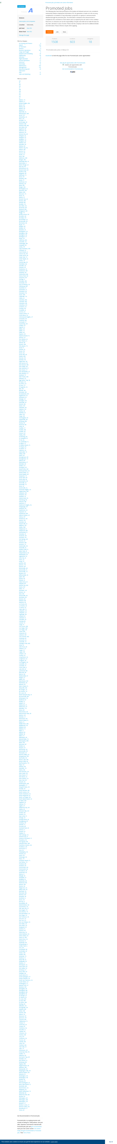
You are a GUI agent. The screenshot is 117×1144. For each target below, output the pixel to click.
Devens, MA (22, 344)
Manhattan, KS (23, 683)
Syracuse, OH (22, 1018)
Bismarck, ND (23, 190)
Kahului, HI (22, 580)
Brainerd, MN (22, 209)
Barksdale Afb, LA (24, 161)
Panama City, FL (23, 836)
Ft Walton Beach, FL (24, 445)
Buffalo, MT (22, 226)
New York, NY (23, 780)
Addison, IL (22, 101)
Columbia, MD (23, 300)
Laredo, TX (22, 623)
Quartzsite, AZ (23, 872)
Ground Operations (24, 60)
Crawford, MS (23, 320)
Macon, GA (22, 674)
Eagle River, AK (23, 361)
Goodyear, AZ (23, 467)
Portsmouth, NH (23, 867)
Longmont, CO (23, 659)
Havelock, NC (22, 508)
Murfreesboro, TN (24, 763)
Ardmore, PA (22, 132)
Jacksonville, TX (23, 571)
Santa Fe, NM (23, 937)
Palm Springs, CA (23, 835)
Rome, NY (22, 900)
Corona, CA (22, 312)
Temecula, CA (23, 1024)
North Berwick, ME (24, 790)
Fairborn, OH (22, 409)
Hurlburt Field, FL (23, 549)
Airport (21, 45)
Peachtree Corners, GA (25, 845)
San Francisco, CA (24, 917)
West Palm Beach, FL (25, 1084)
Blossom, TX (22, 194)
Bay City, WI (22, 166)
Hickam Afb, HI (23, 524)
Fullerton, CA (22, 450)
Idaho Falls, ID (23, 551)
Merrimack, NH (23, 718)
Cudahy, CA (22, 325)
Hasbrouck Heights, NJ (25, 505)
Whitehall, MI (22, 1093)
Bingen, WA (22, 187)
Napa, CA (21, 765)
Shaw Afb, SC (22, 959)
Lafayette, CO (23, 611)
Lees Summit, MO (24, 636)
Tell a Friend (26, 1132)
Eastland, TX (22, 375)
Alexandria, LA (23, 117)
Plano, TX (21, 859)
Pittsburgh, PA (23, 857)
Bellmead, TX (22, 175)
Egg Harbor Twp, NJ (24, 380)
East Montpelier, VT (24, 371)
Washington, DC (23, 1076)
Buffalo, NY (22, 228)
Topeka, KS (22, 1031)
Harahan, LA (22, 496)
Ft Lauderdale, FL (24, 442)
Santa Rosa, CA (23, 939)
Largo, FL (21, 624)
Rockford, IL (22, 898)
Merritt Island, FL (23, 720)
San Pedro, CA (23, 925)
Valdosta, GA (22, 1055)
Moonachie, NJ (23, 749)
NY (20, 93)
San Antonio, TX (23, 912)
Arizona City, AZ (23, 134)
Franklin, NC (22, 431)
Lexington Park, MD (24, 643)
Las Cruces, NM (23, 626)
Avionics (21, 48)
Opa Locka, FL (23, 816)
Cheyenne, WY (23, 277)
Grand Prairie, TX (23, 472)
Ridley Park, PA (23, 889)
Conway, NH (22, 308)
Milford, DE (22, 732)
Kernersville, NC (23, 595)
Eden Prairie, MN (23, 377)
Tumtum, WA (22, 1045)
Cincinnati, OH (23, 283)
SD (20, 96)
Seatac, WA (22, 953)
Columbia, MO (23, 301)
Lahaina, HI (22, 616)
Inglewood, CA (23, 556)
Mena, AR (21, 710)
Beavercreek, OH (23, 170)
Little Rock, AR (23, 647)
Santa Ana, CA (23, 932)
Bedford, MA (22, 171)
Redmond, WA (23, 883)
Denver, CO (22, 337)
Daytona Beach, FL (24, 336)
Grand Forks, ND (23, 469)
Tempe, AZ (22, 1026)
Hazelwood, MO (23, 513)
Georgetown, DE (23, 457)
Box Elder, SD (23, 206)
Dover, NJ (21, 353)
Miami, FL (21, 722)
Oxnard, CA (22, 831)
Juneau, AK (22, 578)
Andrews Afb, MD (24, 125)
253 (40, 65)
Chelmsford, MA (23, 274)
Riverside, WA (23, 893)
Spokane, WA (22, 987)
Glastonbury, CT (23, 462)
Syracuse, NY (22, 1016)
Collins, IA (21, 298)
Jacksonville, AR (23, 568)
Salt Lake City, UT (24, 908)
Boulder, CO (22, 204)
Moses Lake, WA (23, 759)
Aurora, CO (22, 151)
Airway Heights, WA (24, 103)
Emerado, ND (23, 392)
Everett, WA (22, 404)
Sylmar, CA (22, 1014)
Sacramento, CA (23, 906)
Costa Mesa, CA (23, 315)
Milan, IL (21, 730)
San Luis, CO (22, 920)
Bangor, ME (22, 159)
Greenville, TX (23, 484)
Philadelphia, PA (23, 852)
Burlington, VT (23, 236)
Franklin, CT (22, 428)
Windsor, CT (22, 1103)
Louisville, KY (22, 665)
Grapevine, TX (23, 476)
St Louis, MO (22, 999)
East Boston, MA (23, 365)
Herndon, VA (22, 522)
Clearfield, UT (22, 288)
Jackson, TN (22, 565)
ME (20, 89)
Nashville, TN (22, 768)
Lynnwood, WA (23, 671)
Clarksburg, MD (23, 286)
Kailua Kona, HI (23, 582)
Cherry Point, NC (23, 276)
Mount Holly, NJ (23, 761)
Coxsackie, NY (23, 318)
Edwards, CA (22, 378)
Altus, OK (21, 118)
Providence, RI (23, 871)
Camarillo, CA (22, 242)
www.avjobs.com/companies (27, 21)
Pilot (20, 72)
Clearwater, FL (23, 289)
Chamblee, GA (23, 264)
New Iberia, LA (23, 777)
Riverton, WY (22, 894)
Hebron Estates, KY (24, 515)
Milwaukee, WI (23, 737)
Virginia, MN (22, 1064)
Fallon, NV (22, 414)
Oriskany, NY (22, 823)
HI (19, 88)
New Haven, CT (23, 775)
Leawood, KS (22, 633)
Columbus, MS (23, 303)
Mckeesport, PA (23, 698)
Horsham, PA (22, 537)
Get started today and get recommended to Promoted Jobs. (29, 1130)
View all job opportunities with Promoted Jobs (72, 63)
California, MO (23, 240)
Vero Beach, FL (23, 1060)
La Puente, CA (23, 606)
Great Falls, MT (23, 477)
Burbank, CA (22, 230)
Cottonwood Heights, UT (26, 317)
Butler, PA (22, 238)
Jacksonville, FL (23, 570)
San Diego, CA (23, 915)
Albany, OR (22, 108)
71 (40, 72)
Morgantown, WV (24, 756)
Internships (22, 64)
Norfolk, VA (22, 789)
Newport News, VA (24, 787)
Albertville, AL (22, 112)
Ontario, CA (22, 814)
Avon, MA (21, 156)
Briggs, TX (22, 212)
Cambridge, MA (23, 243)
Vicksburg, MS (23, 1062)
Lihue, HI (21, 645)
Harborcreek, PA (23, 498)
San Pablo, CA (23, 924)
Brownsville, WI (23, 221)
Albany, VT (22, 110)
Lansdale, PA (22, 619)
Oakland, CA (22, 802)
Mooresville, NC (23, 751)
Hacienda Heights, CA (25, 489)
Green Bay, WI (23, 479)
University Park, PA (24, 1052)
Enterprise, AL (23, 397)
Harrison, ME (22, 501)
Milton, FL (22, 736)
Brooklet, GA (22, 216)
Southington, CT (23, 983)
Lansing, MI (22, 621)
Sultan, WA (22, 1011)
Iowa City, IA (22, 558)
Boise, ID (21, 195)
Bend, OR (21, 177)
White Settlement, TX (25, 1091)
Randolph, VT (22, 877)
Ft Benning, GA (23, 436)
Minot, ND (22, 742)
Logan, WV (22, 652)
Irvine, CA (21, 559)
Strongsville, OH (23, 1007)
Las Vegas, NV (23, 630)
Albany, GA (22, 107)
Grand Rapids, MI (24, 474)
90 (40, 55)
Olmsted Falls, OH (24, 811)
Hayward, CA (22, 512)
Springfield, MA (23, 990)
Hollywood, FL (23, 529)
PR (20, 95)
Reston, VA (22, 886)
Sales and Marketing (24, 74)
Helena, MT (22, 517)
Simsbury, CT (22, 970)
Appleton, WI (22, 129)
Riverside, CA (22, 891)
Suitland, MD (22, 1009)
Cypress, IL (22, 327)
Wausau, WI (22, 1081)
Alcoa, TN (21, 115)
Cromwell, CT (22, 322)
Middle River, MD (24, 724)
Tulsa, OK (21, 1043)
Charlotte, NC (23, 272)
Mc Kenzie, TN (23, 691)
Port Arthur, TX (23, 862)
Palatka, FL (22, 833)
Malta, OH (22, 679)
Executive (21, 57)
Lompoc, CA (22, 653)
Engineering (22, 55)
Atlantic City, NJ (23, 148)
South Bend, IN (23, 975)
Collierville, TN (23, 296)
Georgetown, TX (23, 459)
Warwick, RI (22, 1074)
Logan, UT (22, 650)
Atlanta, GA (22, 146)
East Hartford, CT (24, 368)
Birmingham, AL (23, 189)
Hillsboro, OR (22, 525)
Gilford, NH (22, 460)
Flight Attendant (23, 59)
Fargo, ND (22, 416)
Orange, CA (22, 818)
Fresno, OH (22, 433)
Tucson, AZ (22, 1040)
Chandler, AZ (22, 265)
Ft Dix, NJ (21, 440)
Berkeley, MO (23, 178)
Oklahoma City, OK (24, 807)
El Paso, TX (22, 385)
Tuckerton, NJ (23, 1038)
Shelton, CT (22, 963)
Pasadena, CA (23, 840)
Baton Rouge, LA (24, 165)
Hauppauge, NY (23, 506)
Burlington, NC (23, 235)
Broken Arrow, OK (24, 214)
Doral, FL (21, 348)
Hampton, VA (22, 495)
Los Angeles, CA (23, 662)
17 (40, 60)
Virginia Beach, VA (24, 1065)
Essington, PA (23, 401)
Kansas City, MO (23, 585)
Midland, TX (22, 729)
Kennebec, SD (23, 590)
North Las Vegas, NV (25, 797)
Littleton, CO (22, 648)
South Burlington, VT (24, 977)
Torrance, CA (22, 1033)
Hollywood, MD (23, 530)
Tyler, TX (21, 1048)
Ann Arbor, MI (23, 127)
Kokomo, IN (22, 602)
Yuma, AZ (21, 1110)
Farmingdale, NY (23, 418)
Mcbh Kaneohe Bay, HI (25, 694)
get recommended (36, 1126)
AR (20, 84)
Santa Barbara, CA (24, 934)
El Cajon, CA (22, 382)
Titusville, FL (22, 1030)
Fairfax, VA (22, 411)
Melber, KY (22, 703)
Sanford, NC (22, 930)
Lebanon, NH (22, 635)
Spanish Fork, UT (23, 985)
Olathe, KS (22, 809)
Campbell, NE (22, 245)
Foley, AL (21, 426)
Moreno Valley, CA (24, 754)
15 (40, 59)
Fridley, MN (22, 435)
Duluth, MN (22, 356)
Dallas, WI (22, 332)
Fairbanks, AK (23, 407)
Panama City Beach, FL (25, 838)
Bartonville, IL (23, 163)
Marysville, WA (23, 688)
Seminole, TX (22, 956)
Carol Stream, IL (23, 252)
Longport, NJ (22, 660)
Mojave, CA (22, 747)
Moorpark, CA (23, 753)
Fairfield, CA (22, 412)
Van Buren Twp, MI (24, 1057)
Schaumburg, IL (23, 944)
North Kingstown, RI (24, 795)
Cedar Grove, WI (23, 255)
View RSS (29, 28)
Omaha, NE (22, 812)
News (64, 32)
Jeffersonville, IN (23, 575)
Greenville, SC (23, 483)
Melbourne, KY (23, 706)
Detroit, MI (22, 342)
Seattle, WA (22, 954)
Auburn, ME (22, 149)
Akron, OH (22, 105)
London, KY (22, 655)
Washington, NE (23, 1077)
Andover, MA (22, 124)
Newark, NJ (22, 782)
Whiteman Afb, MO (24, 1094)
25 (40, 74)
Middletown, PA (23, 725)
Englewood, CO (23, 395)
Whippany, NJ (22, 1089)
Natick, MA (22, 770)
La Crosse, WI (23, 604)
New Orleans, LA (23, 778)
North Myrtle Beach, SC (25, 799)
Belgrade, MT (23, 173)
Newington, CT (23, 785)
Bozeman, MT (23, 207)
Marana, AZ (22, 684)
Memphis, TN (23, 708)
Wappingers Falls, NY (25, 1071)
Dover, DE (22, 351)
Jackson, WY (22, 566)
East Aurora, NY (23, 363)
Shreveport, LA (23, 965)
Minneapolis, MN (23, 741)
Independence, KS (24, 553)
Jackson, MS (22, 563)
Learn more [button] (54, 1141)
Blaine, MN (22, 192)
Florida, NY (22, 423)
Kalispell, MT (22, 583)
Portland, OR (22, 865)
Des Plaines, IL (23, 341)
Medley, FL (22, 701)
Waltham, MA (23, 1067)
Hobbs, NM (22, 527)
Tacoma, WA (22, 1019)
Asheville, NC (22, 144)
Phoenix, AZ (22, 853)
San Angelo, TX (23, 910)
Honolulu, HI (22, 534)
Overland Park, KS (24, 828)
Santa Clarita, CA (23, 935)
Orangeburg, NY (23, 821)
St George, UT (23, 995)
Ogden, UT (22, 806)
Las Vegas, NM (23, 628)
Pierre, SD (22, 855)
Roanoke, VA (22, 896)
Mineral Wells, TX (24, 739)
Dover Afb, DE (23, 354)
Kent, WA (21, 594)
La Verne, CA (22, 607)
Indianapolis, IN (23, 554)
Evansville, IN (22, 402)
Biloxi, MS (21, 185)
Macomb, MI (22, 672)
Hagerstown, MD (24, 491)
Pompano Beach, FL (24, 860)
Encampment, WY (24, 394)
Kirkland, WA (22, 600)
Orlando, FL (22, 824)
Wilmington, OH (23, 1101)
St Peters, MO (23, 1002)
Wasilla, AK (22, 1079)
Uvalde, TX (22, 1053)
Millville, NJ (22, 734)
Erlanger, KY (22, 399)
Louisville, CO (22, 664)
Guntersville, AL (23, 488)
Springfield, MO (23, 992)
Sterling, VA (22, 1004)
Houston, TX (22, 544)
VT (19, 98)
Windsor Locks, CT (24, 1105)
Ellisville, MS (22, 390)
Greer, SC (21, 486)
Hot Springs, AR (23, 539)
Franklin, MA (22, 430)
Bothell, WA (22, 202)
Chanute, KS (22, 267)
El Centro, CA (22, 383)
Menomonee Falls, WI (25, 713)
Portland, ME (22, 864)
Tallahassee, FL (23, 1021)
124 (40, 45)
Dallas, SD (22, 329)
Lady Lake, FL (23, 609)
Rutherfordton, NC (24, 905)
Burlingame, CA (23, 231)
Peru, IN (21, 850)
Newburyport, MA (24, 783)
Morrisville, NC (23, 758)
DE (20, 86)
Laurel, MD (22, 631)
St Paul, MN (22, 1000)
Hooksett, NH (23, 536)
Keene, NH (22, 587)
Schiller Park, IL (23, 946)
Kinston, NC (22, 599)
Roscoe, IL (22, 901)
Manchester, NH (23, 681)
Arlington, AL (22, 136)
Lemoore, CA (22, 640)
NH (20, 91)
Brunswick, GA (23, 223)
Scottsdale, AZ (23, 951)
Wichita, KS (22, 1096)
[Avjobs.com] (72, 71)
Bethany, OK (22, 183)
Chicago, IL (22, 279)
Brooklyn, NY (22, 218)
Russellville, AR (23, 903)
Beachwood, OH (23, 168)
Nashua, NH (22, 766)
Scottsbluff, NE (23, 949)
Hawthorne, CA (23, 510)
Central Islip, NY (23, 262)
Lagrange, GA (23, 614)
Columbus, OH (23, 305)
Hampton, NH (23, 493)
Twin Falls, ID (22, 1047)
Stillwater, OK (22, 1006)
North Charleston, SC (25, 794)
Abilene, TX (22, 100)
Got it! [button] (111, 1141)
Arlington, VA (22, 141)
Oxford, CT (22, 830)
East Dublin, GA (23, 366)
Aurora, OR (22, 153)
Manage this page (24, 35)
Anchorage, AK (23, 122)
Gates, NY (22, 455)
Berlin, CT (21, 180)
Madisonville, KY (23, 676)
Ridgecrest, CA (23, 888)
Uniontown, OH (23, 1050)
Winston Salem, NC (24, 1106)
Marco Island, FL (23, 686)
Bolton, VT (22, 197)
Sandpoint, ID (23, 927)
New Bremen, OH (24, 771)
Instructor (21, 62)
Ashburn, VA (22, 142)
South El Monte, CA (24, 978)
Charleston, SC (23, 269)
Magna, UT (22, 677)
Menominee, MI (23, 712)
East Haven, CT (23, 370)
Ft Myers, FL (22, 443)
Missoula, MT (23, 744)
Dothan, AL (22, 349)
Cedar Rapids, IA (23, 259)
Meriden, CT (22, 717)
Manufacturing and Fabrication (24, 70)
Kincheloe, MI (23, 597)
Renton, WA (22, 884)
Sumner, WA (22, 1012)
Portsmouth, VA (23, 869)
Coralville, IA (22, 310)
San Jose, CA (22, 918)
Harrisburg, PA (23, 500)
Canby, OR (22, 247)
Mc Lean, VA (22, 693)
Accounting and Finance (25, 43)
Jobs (57, 32)
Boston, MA (22, 201)
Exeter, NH (22, 406)
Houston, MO (23, 542)
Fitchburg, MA (23, 421)
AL (19, 83)
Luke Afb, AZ (22, 669)
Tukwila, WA (22, 1041)
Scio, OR (21, 947)
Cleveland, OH (23, 291)
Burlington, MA (23, 233)
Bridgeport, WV (23, 211)
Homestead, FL (23, 532)
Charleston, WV (23, 271)
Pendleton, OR (23, 847)
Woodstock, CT (23, 1108)
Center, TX (22, 260)
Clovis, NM (22, 295)
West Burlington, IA (24, 1082)
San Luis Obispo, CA (24, 922)
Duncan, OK (22, 358)
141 (40, 67)
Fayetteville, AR (23, 419)
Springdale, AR (23, 988)
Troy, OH (21, 1036)
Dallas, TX (22, 330)
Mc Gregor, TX (23, 689)
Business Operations (24, 50)
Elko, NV (21, 389)
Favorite (49, 32)
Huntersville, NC (23, 546)
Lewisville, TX (22, 642)
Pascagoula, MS (23, 841)
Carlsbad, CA (22, 250)
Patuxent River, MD (24, 843)
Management (22, 67)
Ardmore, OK (22, 130)
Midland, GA (22, 727)
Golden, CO (22, 465)
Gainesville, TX (23, 452)
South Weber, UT (24, 982)
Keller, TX (21, 589)
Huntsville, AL (22, 547)
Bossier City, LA (23, 199)
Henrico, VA (22, 520)
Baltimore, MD (23, 158)
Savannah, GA (23, 942)
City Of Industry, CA (24, 284)
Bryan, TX (21, 224)
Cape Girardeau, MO (24, 248)
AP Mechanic (22, 47)
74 (40, 47)
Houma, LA (22, 541)
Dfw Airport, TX (23, 346)
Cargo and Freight (24, 52)
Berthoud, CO (23, 182)
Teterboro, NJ (23, 1028)
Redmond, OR (23, 881)
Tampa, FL (22, 1023)
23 (40, 62)
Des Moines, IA (23, 339)
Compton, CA (22, 306)
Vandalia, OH (22, 1059)
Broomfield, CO (23, 219)
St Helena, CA (23, 997)
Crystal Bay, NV (23, 324)
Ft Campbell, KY (23, 438)
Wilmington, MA (23, 1100)
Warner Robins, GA (24, 1072)
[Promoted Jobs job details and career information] (58, 2)
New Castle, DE (23, 773)
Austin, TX (22, 154)
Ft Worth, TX (22, 448)
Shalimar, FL (22, 958)
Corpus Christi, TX (24, 313)
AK (20, 81)
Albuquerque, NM (24, 113)
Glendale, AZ (22, 464)
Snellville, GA (22, 973)
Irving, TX (21, 561)
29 (40, 69)
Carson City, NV (23, 254)
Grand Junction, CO (24, 471)
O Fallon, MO (22, 800)
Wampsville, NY (23, 1069)
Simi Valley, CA (23, 968)
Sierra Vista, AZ (23, 966)
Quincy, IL (21, 874)
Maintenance (22, 65)
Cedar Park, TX (23, 257)
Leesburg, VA (22, 638)
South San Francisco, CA (26, 980)
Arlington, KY (22, 137)
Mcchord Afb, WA (24, 696)
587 (40, 50)
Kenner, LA (22, 592)
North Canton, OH (24, 792)
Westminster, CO (23, 1088)
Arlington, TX (22, 139)
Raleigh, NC (22, 876)
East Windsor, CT (24, 373)
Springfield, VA (23, 994)
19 (40, 53)
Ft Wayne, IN (22, 447)
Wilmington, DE (23, 1098)
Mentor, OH (22, 715)
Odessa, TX (22, 804)
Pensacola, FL (23, 848)
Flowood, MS (22, 424)
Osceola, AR (22, 826)
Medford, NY (22, 700)
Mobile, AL (22, 746)
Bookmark (48, 55)
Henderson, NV (23, 518)
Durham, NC (22, 359)
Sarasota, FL (22, 941)
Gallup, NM (22, 453)
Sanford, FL (22, 929)
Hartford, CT (22, 503)
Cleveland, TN (23, 293)
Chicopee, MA (23, 281)
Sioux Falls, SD (23, 971)
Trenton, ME (22, 1035)
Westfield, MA (23, 1086)
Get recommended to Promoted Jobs (72, 69)
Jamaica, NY (22, 573)
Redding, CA (22, 879)
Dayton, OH (22, 334)
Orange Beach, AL (24, 819)
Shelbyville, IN (23, 961)
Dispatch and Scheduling (26, 53)
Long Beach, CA (23, 657)
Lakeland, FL (22, 618)
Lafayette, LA (22, 612)
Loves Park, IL (23, 667)
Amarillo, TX (22, 120)
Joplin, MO (22, 577)
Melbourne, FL (23, 705)
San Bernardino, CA (24, 913)
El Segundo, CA (23, 387)
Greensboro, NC (23, 481)
